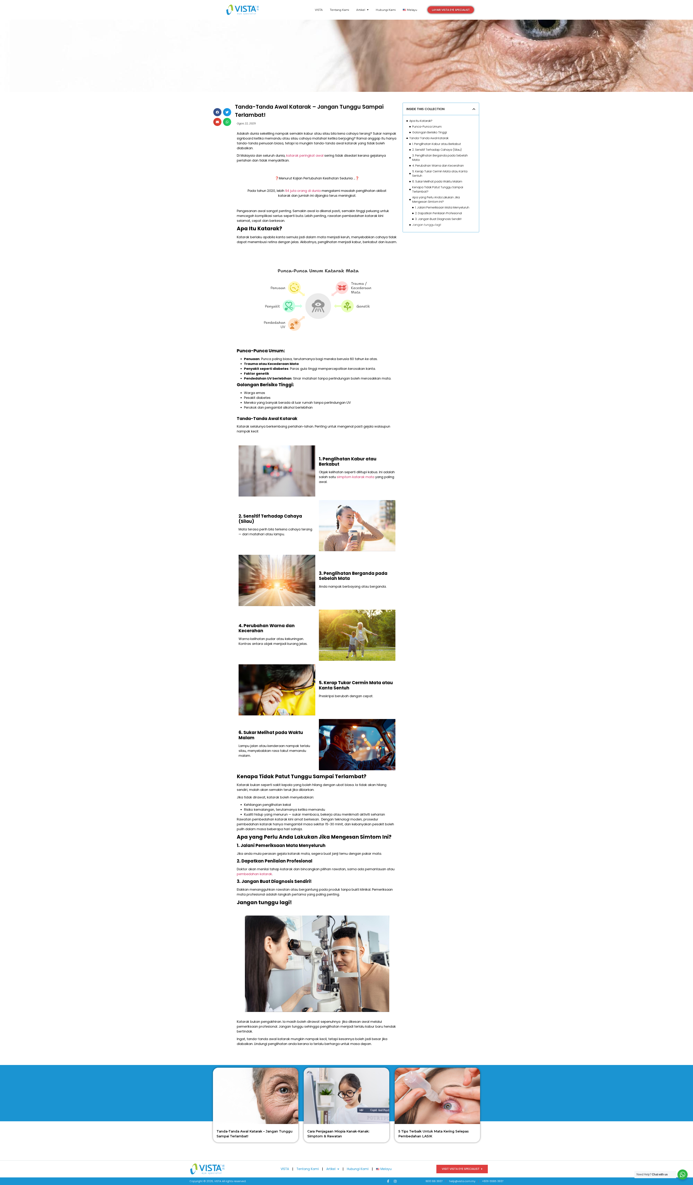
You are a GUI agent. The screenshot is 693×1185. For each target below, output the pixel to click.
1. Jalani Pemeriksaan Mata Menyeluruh (442, 207)
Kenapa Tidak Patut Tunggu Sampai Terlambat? (437, 189)
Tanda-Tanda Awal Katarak (429, 138)
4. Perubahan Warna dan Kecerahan (438, 166)
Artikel (360, 10)
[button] (451, 9)
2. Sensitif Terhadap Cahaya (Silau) (437, 150)
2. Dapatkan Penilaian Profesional (438, 213)
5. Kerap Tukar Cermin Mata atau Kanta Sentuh (439, 173)
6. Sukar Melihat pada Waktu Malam (437, 181)
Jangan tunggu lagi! (426, 225)
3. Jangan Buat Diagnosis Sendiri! (438, 219)
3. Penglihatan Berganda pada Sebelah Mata (440, 157)
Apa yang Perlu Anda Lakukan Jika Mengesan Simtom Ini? (436, 199)
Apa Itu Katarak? (420, 121)
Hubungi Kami (386, 10)
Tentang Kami (339, 10)
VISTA (319, 10)
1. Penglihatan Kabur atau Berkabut (436, 144)
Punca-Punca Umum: (427, 127)
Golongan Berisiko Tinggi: (429, 132)
